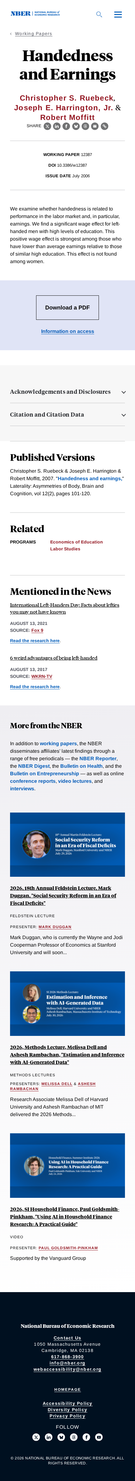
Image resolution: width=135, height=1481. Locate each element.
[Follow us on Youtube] (99, 1437)
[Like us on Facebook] (86, 1437)
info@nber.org (67, 1362)
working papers (58, 743)
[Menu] (118, 14)
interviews (22, 788)
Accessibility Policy (68, 1403)
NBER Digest (34, 766)
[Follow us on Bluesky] (61, 1437)
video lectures (75, 781)
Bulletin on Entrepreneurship (44, 773)
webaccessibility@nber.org (67, 1369)
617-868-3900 (67, 1356)
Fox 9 (37, 630)
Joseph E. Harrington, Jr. (63, 107)
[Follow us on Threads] (74, 1437)
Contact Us (68, 1337)
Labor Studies (65, 548)
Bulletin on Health (81, 766)
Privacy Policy (67, 1415)
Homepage (67, 1389)
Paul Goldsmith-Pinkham (68, 1248)
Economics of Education (76, 541)
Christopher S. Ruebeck (66, 98)
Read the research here (35, 640)
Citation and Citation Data (47, 414)
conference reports (33, 781)
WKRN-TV (41, 676)
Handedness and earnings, (90, 478)
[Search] (99, 14)
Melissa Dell (57, 1084)
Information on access (67, 331)
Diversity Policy (67, 1409)
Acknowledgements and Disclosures (60, 391)
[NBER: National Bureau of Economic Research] (36, 14)
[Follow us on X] (36, 1437)
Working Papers (33, 33)
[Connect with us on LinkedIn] (48, 1437)
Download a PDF (67, 307)
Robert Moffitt (67, 117)
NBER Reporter (97, 758)
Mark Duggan (55, 927)
